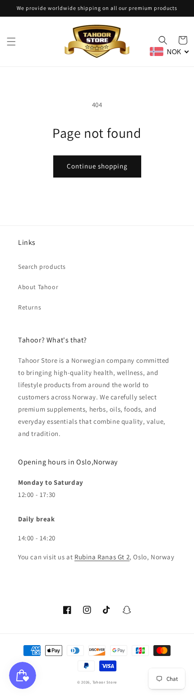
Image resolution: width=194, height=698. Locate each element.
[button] (11, 42)
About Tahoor (38, 287)
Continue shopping (97, 166)
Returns (29, 307)
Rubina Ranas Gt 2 (101, 557)
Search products (42, 266)
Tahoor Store (104, 681)
